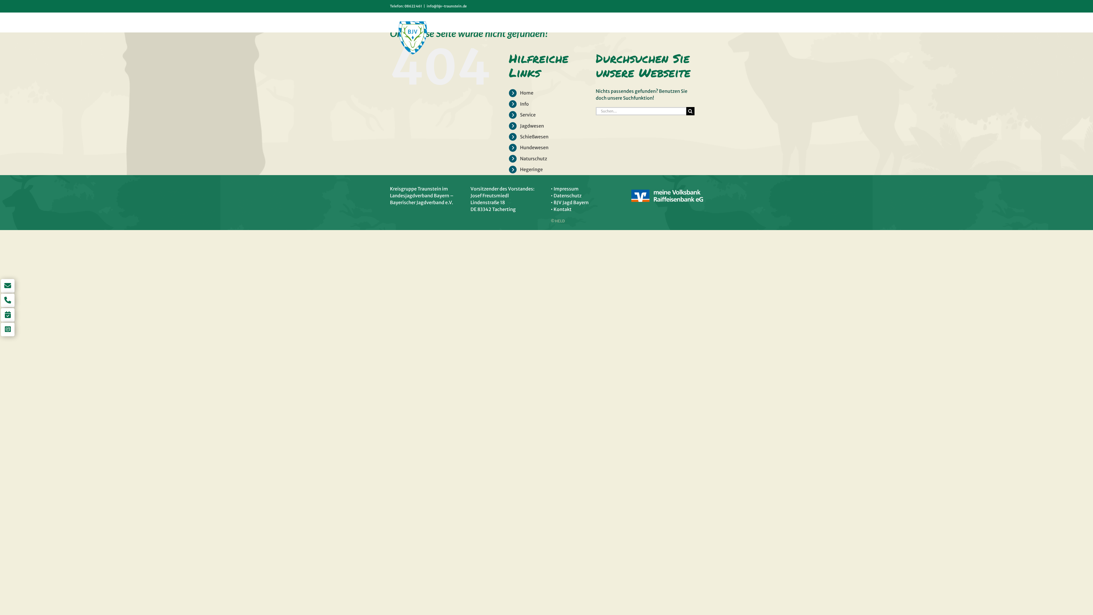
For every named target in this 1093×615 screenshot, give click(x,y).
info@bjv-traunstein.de (447, 6)
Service (528, 115)
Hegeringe (531, 169)
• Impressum (565, 189)
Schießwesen (534, 137)
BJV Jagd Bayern (571, 202)
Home (526, 93)
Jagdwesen (532, 126)
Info (524, 104)
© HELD (558, 221)
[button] (693, 22)
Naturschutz (533, 158)
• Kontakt (561, 209)
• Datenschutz (566, 195)
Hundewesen (534, 147)
